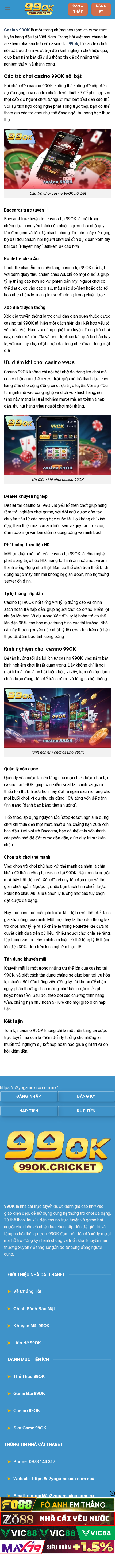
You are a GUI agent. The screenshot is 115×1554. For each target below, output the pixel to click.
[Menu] (7, 9)
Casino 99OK (17, 30)
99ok (73, 43)
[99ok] (39, 9)
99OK (9, 1206)
